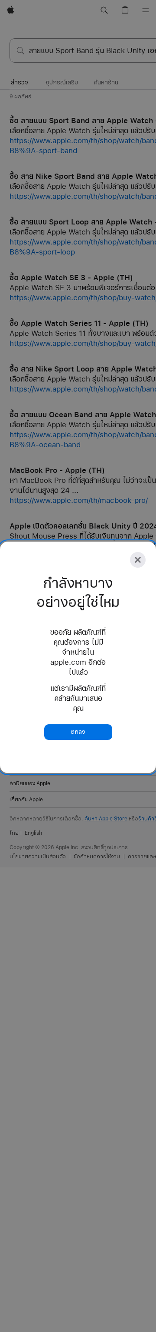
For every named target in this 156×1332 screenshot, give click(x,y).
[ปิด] (137, 559)
